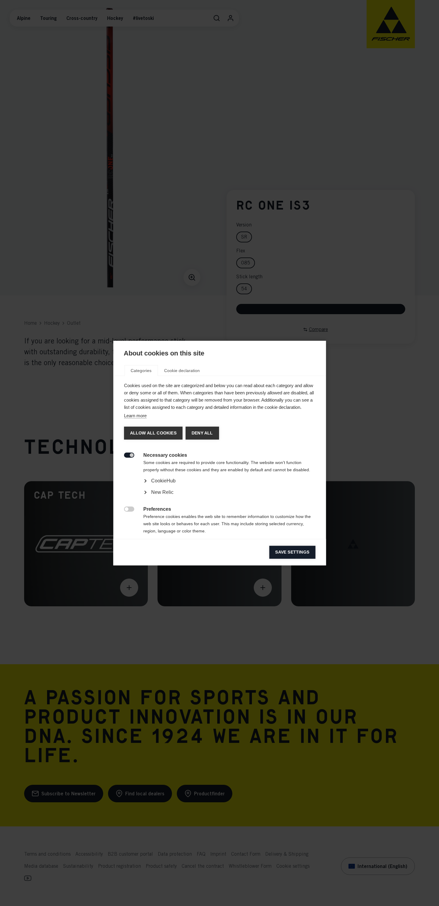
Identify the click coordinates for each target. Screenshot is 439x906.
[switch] (126, 454)
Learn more (135, 415)
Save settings (292, 552)
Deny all (202, 433)
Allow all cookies (153, 433)
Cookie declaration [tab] (182, 370)
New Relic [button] (162, 492)
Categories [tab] (141, 370)
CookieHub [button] (163, 480)
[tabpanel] (219, 498)
